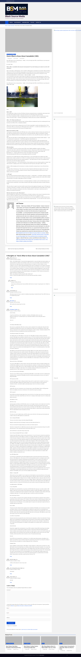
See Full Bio (29, 241)
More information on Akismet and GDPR (24, 605)
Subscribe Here (25, 22)
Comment (9, 589)
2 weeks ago (9, 649)
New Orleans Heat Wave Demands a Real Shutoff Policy (13, 647)
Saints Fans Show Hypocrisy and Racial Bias (16, 248)
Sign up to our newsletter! (12, 625)
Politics (32, 22)
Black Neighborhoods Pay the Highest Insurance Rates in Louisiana (30, 232)
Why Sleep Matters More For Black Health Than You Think (49, 647)
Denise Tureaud (33, 649)
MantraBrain (42, 655)
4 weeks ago (63, 650)
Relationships (17, 22)
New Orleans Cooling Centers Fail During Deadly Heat (31, 647)
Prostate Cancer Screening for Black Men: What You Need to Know (67, 648)
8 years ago (10, 58)
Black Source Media (15, 16)
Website (8, 617)
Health (14, 54)
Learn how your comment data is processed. (29, 629)
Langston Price (15, 649)
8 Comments (22, 58)
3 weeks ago (45, 649)
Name (8, 608)
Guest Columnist (10, 54)
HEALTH (11, 22)
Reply (11, 277)
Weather (28, 643)
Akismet (12, 605)
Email (8, 612)
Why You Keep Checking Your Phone (42, 248)
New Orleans (11, 643)
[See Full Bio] (32, 241)
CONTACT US (38, 22)
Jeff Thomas (15, 58)
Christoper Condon (13, 309)
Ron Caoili (12, 300)
